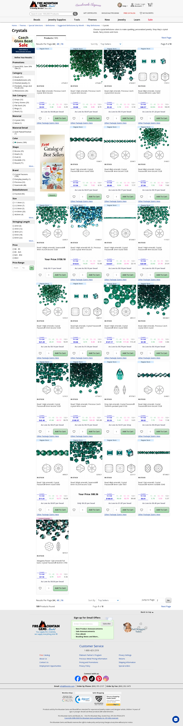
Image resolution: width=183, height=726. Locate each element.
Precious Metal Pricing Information (93, 659)
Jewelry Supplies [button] (57, 19)
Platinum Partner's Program (90, 655)
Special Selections (36, 25)
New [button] (107, 19)
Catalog (44, 655)
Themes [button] (92, 19)
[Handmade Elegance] (88, 4)
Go (31, 267)
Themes (22, 25)
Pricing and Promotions (88, 662)
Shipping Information (127, 662)
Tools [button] (77, 19)
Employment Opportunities (50, 666)
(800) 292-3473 (125, 686)
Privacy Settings (125, 655)
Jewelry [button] (122, 19)
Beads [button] (36, 19)
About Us (43, 659)
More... (31, 166)
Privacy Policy (84, 666)
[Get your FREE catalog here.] (52, 163)
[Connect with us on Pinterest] (99, 678)
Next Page (166, 37)
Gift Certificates (90, 13)
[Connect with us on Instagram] (106, 678)
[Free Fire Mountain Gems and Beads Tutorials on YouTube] (85, 678)
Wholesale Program (110, 13)
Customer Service (91, 646)
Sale (150, 19)
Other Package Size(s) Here (48, 123)
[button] (84, 699)
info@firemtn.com (67, 686)
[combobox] (54, 14)
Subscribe (107, 623)
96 (62, 44)
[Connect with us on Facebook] (78, 678)
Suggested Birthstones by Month (71, 25)
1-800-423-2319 (91, 650)
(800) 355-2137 (98, 686)
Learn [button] (137, 19)
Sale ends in (23, 49)
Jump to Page (148, 599)
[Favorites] (40, 118)
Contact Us (43, 662)
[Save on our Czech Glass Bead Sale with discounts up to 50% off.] (23, 41)
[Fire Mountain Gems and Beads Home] (44, 4)
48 (58, 44)
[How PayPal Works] (113, 700)
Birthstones (50, 25)
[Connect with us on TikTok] (92, 678)
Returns (122, 659)
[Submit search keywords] (75, 14)
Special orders (124, 666)
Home (14, 25)
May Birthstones (93, 25)
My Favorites (148, 13)
